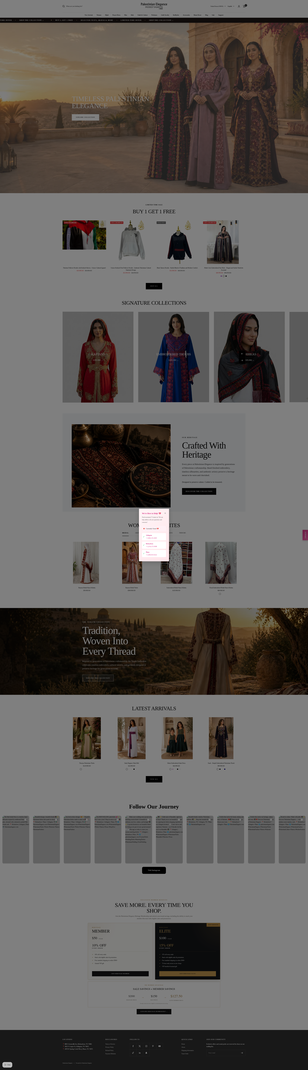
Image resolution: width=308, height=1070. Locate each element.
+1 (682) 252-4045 (151, 538)
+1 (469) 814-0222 (151, 555)
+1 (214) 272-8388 (151, 546)
